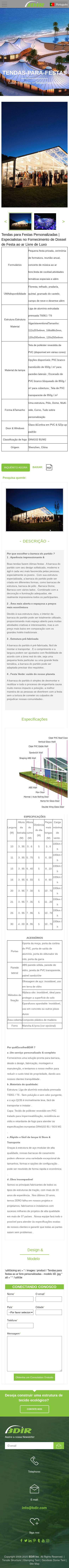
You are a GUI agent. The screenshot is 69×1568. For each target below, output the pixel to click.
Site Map (34, 1563)
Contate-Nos (34, 1409)
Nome (11, 1294)
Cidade (40, 1307)
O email (40, 1294)
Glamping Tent (31, 1560)
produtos (25, 82)
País (10, 1307)
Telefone (12, 1320)
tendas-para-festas (48, 82)
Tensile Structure (11, 1560)
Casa (11, 82)
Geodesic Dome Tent (53, 1560)
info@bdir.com (34, 1507)
